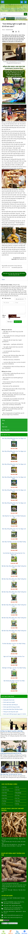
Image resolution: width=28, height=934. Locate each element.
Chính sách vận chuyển (9, 702)
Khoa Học (4, 795)
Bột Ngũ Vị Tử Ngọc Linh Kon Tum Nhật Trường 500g (14, 668)
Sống (3, 420)
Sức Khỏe (4, 792)
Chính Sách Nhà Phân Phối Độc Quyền (13, 709)
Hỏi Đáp (17, 804)
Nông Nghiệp (18, 792)
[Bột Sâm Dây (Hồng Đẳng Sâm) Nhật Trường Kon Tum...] (14, 571)
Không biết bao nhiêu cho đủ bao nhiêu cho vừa (13, 367)
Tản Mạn (4, 801)
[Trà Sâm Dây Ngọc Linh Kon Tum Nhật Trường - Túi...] (14, 649)
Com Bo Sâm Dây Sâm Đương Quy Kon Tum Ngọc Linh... (14, 553)
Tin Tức (4, 804)
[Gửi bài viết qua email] (13, 31)
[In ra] (16, 31)
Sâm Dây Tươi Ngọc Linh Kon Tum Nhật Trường (14, 541)
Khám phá (4, 426)
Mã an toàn (4, 316)
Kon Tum (17, 798)
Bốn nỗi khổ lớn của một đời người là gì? (13, 377)
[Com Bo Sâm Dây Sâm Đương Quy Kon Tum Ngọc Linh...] (14, 558)
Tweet (3, 279)
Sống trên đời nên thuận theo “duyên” (13, 340)
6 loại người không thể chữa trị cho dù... (11, 753)
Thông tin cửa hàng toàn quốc (10, 711)
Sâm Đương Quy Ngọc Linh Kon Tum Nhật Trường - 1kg (14, 681)
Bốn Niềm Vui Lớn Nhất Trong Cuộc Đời (13, 331)
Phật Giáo (17, 801)
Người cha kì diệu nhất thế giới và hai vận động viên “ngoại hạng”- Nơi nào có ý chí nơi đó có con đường (13, 394)
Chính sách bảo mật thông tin (10, 704)
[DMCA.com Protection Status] (4, 920)
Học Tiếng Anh (5, 430)
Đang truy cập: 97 (13, 923)
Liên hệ (17, 787)
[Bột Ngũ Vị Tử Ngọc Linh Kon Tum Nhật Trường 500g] (14, 673)
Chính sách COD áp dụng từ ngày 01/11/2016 (14, 714)
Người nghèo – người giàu (10, 344)
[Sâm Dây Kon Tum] (14, 84)
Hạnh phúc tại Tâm (7, 386)
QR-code (5, 923)
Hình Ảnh (17, 790)
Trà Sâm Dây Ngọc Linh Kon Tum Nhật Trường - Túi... (14, 644)
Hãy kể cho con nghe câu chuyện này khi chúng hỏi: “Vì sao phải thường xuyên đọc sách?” (12, 408)
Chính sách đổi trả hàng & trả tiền (11, 707)
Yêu (3, 423)
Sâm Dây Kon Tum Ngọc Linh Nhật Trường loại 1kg (14, 516)
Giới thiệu (4, 787)
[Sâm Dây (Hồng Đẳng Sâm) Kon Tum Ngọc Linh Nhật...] (14, 444)
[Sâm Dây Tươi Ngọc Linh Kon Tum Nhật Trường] (14, 545)
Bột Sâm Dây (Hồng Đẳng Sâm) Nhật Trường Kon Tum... (14, 566)
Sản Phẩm (4, 798)
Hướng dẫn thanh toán (8, 700)
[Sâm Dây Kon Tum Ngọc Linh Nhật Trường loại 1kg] (14, 521)
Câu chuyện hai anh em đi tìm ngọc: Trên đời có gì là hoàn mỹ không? (13, 403)
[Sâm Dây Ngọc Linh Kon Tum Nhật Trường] (14, 825)
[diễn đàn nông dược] (14, 18)
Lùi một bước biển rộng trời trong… (12, 351)
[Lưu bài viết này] (19, 31)
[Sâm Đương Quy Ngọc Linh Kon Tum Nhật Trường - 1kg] (14, 686)
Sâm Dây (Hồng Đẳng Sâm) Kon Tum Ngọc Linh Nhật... (14, 439)
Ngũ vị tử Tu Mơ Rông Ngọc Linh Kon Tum (14, 656)
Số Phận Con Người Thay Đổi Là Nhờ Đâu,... (12, 731)
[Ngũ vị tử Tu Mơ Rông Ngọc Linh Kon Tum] (14, 660)
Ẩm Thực (17, 795)
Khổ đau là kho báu (8, 359)
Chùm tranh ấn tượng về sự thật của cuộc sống (13, 382)
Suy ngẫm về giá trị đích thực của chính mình (12, 347)
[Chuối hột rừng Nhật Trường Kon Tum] (14, 869)
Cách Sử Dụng (5, 790)
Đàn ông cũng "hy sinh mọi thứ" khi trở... (11, 774)
